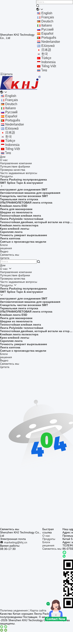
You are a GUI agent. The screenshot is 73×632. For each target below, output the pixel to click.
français (47, 17)
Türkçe (46, 58)
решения (6, 248)
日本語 (46, 50)
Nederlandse (50, 41)
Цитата (8, 74)
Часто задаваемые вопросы (18, 173)
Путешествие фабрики (15, 166)
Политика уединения (14, 610)
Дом (2, 156)
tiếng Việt (48, 66)
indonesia (48, 62)
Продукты (6, 176)
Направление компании (16, 163)
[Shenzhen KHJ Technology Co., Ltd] (20, 88)
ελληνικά (48, 45)
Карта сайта (38, 610)
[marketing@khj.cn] (3, 630)
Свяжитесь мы (9, 254)
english (46, 13)
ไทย (44, 70)
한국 (44, 54)
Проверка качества (12, 169)
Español (47, 33)
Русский (47, 29)
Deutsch (47, 21)
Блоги (4, 245)
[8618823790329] (64, 552)
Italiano (46, 25)
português (48, 37)
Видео (4, 251)
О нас (4, 160)
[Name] (37, 6)
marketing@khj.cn (15, 542)
